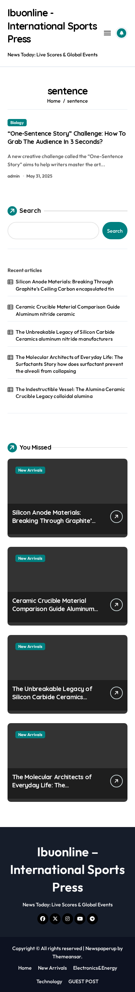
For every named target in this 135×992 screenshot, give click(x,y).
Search (30, 210)
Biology (17, 122)
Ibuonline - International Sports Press (52, 25)
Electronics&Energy (95, 968)
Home (25, 968)
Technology (49, 981)
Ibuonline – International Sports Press (67, 869)
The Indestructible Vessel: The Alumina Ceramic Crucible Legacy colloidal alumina (70, 392)
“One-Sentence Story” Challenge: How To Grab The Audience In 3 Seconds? (67, 137)
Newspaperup (100, 948)
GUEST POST (83, 981)
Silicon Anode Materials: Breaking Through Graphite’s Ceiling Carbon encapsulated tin (65, 285)
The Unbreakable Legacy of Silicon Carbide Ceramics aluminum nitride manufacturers (65, 335)
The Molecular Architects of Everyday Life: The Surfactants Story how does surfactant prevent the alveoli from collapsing (69, 364)
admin (14, 176)
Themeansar (66, 956)
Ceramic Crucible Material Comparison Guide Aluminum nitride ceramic (68, 310)
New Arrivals (30, 470)
